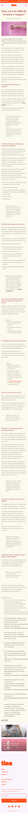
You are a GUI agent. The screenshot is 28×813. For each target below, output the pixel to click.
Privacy (3, 784)
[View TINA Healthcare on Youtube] (19, 806)
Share (6, 720)
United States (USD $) (13, 811)
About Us (4, 774)
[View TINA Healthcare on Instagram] (9, 806)
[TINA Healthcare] (14, 5)
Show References (6, 598)
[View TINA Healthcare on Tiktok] (12, 806)
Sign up (14, 800)
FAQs (3, 769)
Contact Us (4, 772)
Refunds (4, 782)
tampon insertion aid (15, 381)
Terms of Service (6, 779)
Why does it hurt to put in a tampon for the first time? (11, 745)
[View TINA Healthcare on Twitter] (16, 806)
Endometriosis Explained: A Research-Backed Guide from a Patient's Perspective (12, 730)
